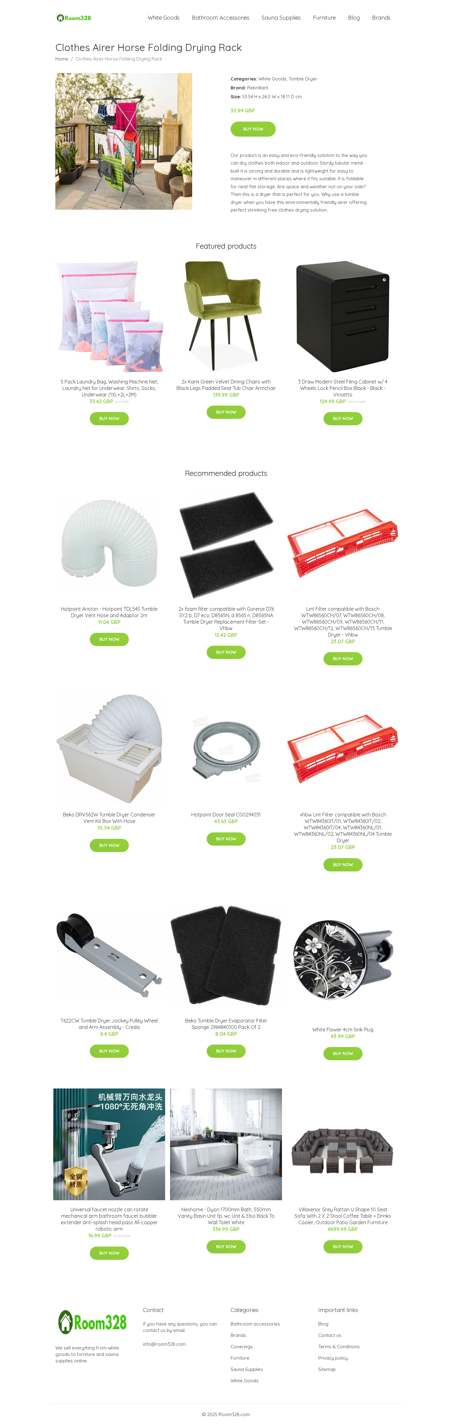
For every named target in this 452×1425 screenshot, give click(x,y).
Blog (354, 17)
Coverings (242, 1346)
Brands (381, 17)
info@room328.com (164, 1344)
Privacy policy (333, 1358)
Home (61, 59)
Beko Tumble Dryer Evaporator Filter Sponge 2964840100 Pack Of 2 (226, 1024)
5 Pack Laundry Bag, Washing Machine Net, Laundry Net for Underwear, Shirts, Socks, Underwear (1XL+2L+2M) (109, 388)
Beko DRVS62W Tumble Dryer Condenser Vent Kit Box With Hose (109, 818)
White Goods (164, 17)
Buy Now (253, 129)
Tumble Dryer (303, 79)
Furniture (324, 17)
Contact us (329, 1335)
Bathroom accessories (255, 1324)
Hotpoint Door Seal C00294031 (226, 815)
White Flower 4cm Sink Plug (342, 1029)
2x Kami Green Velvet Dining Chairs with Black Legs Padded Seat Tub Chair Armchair (226, 385)
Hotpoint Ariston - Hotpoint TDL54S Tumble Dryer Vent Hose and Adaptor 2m (109, 612)
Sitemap (327, 1369)
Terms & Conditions (339, 1346)
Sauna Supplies (281, 17)
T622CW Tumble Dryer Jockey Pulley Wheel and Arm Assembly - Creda (109, 1024)
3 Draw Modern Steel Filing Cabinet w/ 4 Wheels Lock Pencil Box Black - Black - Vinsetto (342, 388)
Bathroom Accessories (220, 17)
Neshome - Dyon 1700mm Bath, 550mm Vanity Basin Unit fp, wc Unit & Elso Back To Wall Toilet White (226, 1215)
